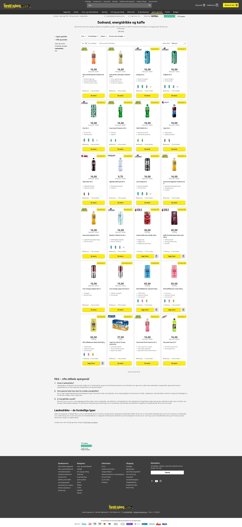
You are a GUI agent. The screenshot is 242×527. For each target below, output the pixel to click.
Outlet (76, 12)
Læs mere (121, 31)
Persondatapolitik (63, 482)
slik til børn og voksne (91, 422)
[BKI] (138, 209)
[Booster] (138, 49)
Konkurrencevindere (108, 469)
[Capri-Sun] (111, 316)
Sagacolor (67, 12)
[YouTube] (156, 481)
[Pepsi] (165, 102)
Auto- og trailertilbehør (90, 12)
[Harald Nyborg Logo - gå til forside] (17, 6)
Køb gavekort (130, 469)
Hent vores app (131, 474)
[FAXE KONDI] (84, 49)
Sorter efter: (166, 43)
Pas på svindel (106, 477)
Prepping (104, 482)
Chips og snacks (60, 43)
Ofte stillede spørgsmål (65, 466)
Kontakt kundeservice (65, 474)
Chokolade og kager (61, 46)
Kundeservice (97, 1)
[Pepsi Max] (84, 156)
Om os (104, 466)
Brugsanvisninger (131, 485)
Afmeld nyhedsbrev (64, 488)
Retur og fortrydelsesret (65, 469)
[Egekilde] (111, 155)
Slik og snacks (74, 16)
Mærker (79, 493)
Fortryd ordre (153, 1)
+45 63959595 (128, 512)
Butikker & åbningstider (127, 1)
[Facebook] (152, 481)
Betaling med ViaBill (64, 480)
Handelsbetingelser (64, 472)
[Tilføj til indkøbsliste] (156, 256)
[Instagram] (160, 481)
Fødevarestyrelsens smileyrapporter (113, 474)
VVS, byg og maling (117, 12)
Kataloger (88, 1)
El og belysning (143, 12)
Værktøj (104, 12)
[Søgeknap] (149, 5)
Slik (56, 51)
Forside (55, 16)
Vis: (83, 43)
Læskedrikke (59, 48)
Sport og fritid (157, 12)
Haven (167, 12)
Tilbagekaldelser (131, 482)
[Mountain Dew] (164, 316)
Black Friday (130, 487)
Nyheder (115, 1)
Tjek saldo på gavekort (133, 472)
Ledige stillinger (142, 1)
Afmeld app (62, 490)
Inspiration (107, 1)
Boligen (176, 12)
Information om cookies (65, 485)
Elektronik (131, 12)
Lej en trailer (106, 480)
